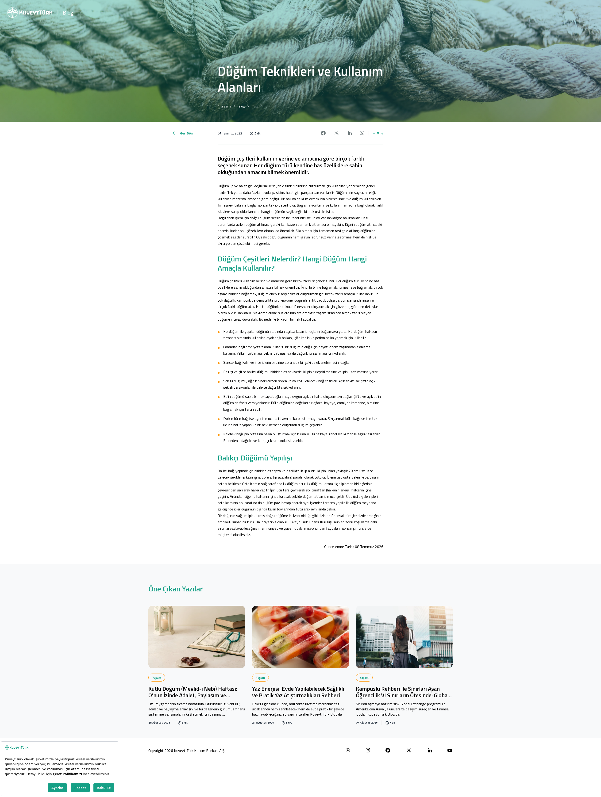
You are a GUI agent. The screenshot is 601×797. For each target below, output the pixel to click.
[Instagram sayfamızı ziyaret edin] (368, 750)
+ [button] (382, 133)
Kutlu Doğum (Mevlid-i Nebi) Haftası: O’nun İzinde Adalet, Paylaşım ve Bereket (192, 692)
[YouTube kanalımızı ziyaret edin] (450, 750)
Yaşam (156, 677)
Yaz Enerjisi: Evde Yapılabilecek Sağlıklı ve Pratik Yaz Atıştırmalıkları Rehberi (298, 692)
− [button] (374, 133)
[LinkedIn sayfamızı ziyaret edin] (430, 750)
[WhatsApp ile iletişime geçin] (348, 750)
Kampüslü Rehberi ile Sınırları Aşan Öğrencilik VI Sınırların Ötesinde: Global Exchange (402, 692)
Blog (68, 12)
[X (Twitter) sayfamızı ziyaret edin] (409, 750)
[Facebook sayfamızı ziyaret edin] (388, 750)
